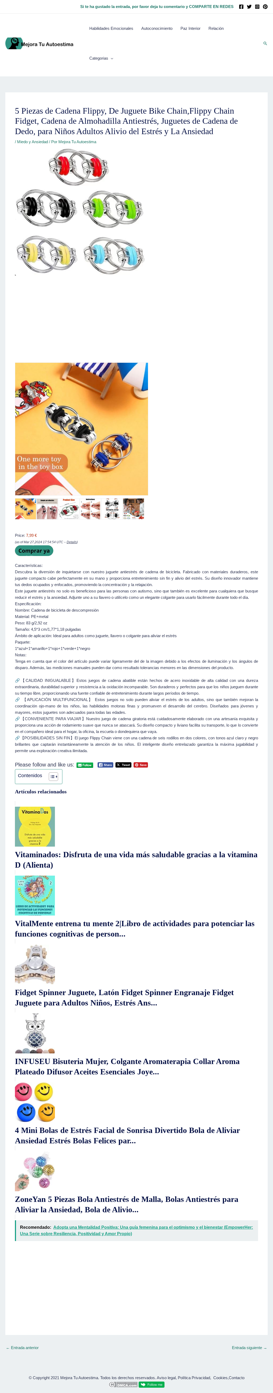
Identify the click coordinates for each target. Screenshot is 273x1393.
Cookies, (221, 1377)
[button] (265, 43)
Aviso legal (166, 1377)
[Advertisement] (136, 323)
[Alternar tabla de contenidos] (51, 776)
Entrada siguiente (249, 1347)
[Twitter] (249, 6)
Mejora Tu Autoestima (79, 1377)
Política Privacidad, (194, 1377)
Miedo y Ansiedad (32, 141)
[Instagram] (257, 6)
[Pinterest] (265, 6)
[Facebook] (241, 6)
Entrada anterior (22, 1347)
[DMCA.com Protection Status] (123, 1384)
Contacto (236, 1377)
